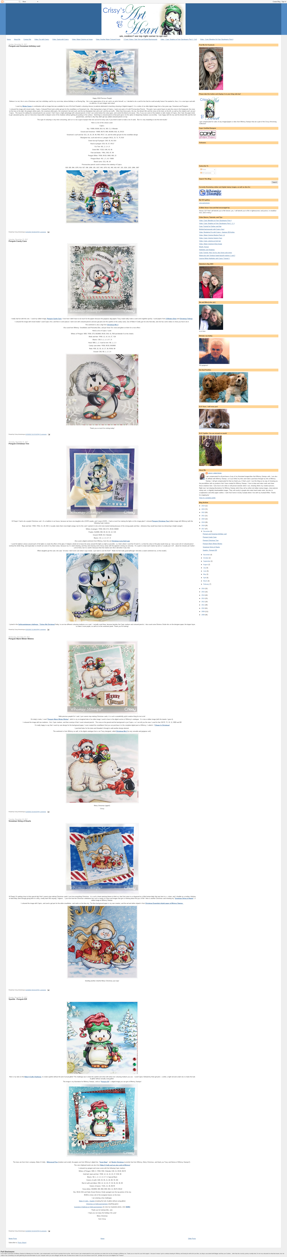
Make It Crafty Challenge (32, 1077)
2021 (203, 516)
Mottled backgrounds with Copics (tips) (211, 229)
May (205, 574)
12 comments (43, 434)
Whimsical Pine (52, 1162)
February (206, 584)
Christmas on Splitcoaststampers (97, 1204)
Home (9, 39)
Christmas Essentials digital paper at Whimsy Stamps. (164, 903)
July (204, 568)
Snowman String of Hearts (20, 821)
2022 (203, 512)
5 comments (42, 811)
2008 (203, 615)
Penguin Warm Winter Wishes (21, 639)
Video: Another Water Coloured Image (108, 39)
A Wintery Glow (171, 319)
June (205, 571)
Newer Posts (13, 1238)
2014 (203, 595)
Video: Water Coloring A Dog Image (210, 244)
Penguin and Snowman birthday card (24, 46)
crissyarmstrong (204, 203)
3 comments (42, 232)
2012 (203, 601)
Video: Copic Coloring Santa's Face (210, 238)
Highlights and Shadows (207, 250)
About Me (17, 39)
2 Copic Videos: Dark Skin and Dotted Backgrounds (140, 39)
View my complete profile (207, 498)
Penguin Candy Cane (18, 241)
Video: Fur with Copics (41, 39)
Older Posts (192, 1238)
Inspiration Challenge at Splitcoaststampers (88, 1207)
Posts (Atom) (22, 1242)
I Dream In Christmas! (162, 725)
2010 (203, 608)
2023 (203, 509)
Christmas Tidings (186, 319)
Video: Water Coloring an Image (82, 39)
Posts (204, 169)
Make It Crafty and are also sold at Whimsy (115, 1165)
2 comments (42, 629)
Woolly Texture (204, 247)
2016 (203, 588)
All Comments (206, 173)
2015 (203, 592)
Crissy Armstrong (215, 473)
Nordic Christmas (118, 1162)
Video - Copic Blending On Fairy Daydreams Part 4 (216, 39)
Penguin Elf (105, 1081)
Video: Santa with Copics (60, 39)
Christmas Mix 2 (112, 325)
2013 (203, 598)
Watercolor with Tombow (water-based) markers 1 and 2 (217, 255)
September (207, 561)
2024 (203, 506)
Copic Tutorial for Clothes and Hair (210, 226)
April (205, 577)
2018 (203, 525)
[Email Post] (48, 232)
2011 (203, 605)
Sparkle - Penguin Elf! (18, 999)
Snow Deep (103, 1162)
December (206, 531)
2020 (203, 519)
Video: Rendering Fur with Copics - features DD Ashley (217, 232)
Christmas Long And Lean (121, 541)
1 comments (42, 990)
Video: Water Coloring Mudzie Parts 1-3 (212, 235)
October (206, 558)
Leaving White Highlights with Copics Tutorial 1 (214, 258)
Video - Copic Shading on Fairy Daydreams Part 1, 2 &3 (179, 39)
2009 (203, 611)
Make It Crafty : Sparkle (87, 1201)
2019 (203, 522)
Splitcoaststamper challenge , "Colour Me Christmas (36, 624)
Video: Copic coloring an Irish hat (210, 241)
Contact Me (27, 39)
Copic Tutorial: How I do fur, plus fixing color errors (215, 252)
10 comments (43, 1231)
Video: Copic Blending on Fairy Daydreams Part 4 (215, 220)
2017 (203, 529)
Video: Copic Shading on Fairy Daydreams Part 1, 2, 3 (216, 223)
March (205, 581)
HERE (128, 1207)
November (206, 555)
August (205, 564)
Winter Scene (27, 106)
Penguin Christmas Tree (19, 444)
